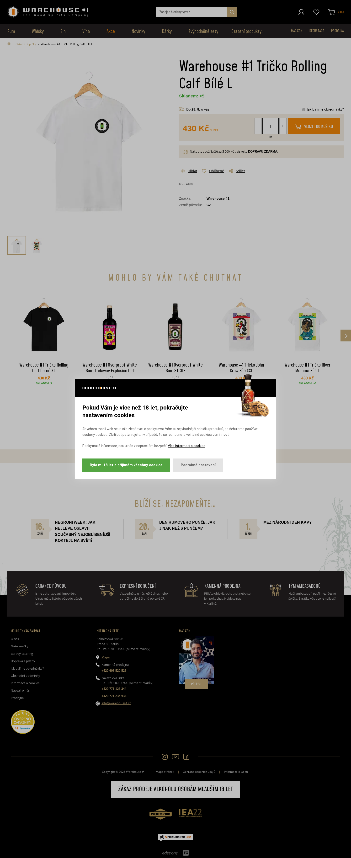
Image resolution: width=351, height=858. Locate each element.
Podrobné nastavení (198, 465)
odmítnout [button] (221, 435)
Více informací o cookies (186, 446)
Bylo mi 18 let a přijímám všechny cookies (126, 465)
